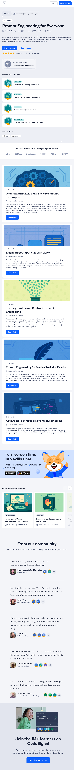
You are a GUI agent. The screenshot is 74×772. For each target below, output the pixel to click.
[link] (4, 3)
